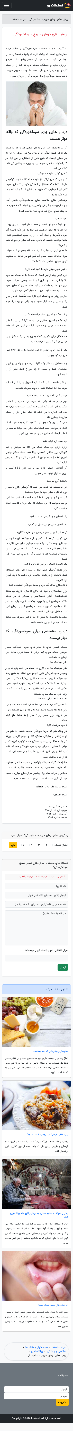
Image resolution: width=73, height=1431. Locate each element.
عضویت (62, 1402)
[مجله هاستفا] (58, 5)
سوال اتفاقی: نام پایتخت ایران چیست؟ (46, 950)
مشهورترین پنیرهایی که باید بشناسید (50, 1051)
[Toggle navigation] (7, 5)
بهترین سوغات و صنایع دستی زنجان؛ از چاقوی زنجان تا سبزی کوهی (39, 1215)
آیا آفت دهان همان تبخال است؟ (53, 1305)
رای (13, 845)
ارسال (63, 967)
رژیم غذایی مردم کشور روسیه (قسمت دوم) (47, 1134)
